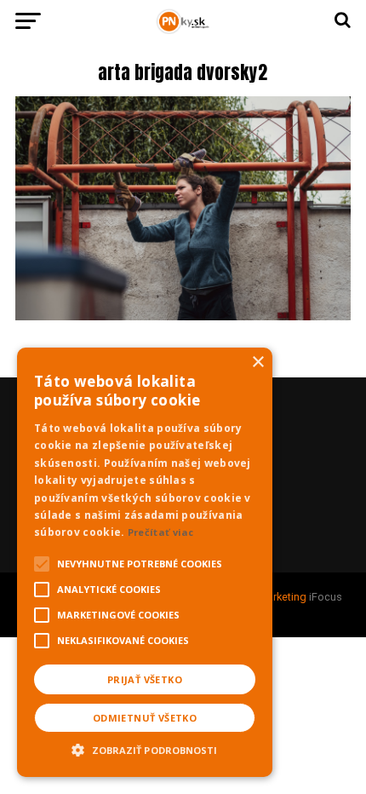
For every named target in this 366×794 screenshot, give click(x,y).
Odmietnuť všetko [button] (145, 717)
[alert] (144, 562)
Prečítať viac (161, 532)
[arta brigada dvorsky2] (183, 316)
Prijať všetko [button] (144, 679)
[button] (144, 748)
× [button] (257, 362)
